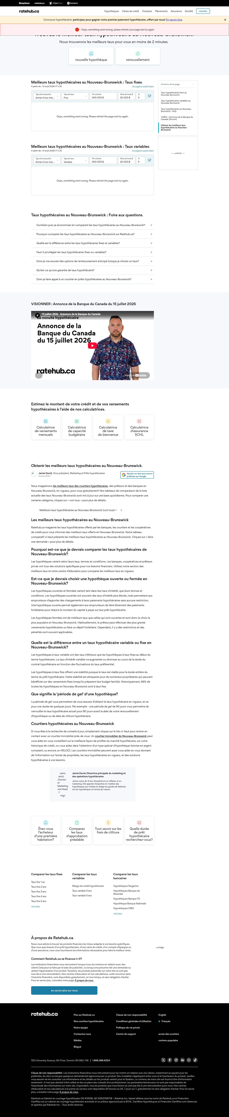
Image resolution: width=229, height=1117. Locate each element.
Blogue (77, 1046)
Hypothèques (111, 11)
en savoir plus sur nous (64, 990)
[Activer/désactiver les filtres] (149, 96)
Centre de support (126, 1034)
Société (189, 11)
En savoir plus (174, 19)
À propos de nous (84, 980)
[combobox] (47, 96)
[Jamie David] (33, 475)
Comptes (147, 11)
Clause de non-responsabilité (131, 1014)
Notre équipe (81, 1027)
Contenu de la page (170, 84)
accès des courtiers (168, 1034)
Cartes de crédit (130, 11)
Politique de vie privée (128, 1027)
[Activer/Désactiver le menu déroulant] (58, 96)
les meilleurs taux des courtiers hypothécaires (80, 486)
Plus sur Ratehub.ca (84, 1014)
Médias (78, 1040)
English (162, 1014)
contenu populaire (168, 1040)
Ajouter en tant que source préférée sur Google (140, 475)
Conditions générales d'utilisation (133, 1021)
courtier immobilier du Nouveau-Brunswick (120, 736)
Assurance (176, 11)
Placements (161, 11)
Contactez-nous (82, 1034)
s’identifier (203, 11)
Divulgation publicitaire (143, 86)
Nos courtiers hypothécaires (89, 1021)
